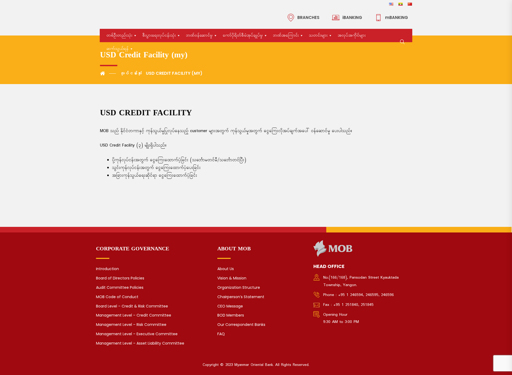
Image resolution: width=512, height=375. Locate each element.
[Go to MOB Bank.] (108, 73)
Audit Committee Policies (119, 287)
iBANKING (352, 17)
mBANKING (396, 17)
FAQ (221, 334)
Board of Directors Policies (120, 278)
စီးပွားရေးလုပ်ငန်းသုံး (159, 35)
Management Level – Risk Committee (131, 324)
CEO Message (230, 306)
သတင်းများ (318, 35)
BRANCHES (308, 17)
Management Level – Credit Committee (133, 315)
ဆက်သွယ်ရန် (117, 49)
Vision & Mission (231, 278)
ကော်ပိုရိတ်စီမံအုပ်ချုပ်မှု (243, 35)
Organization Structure (238, 287)
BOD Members (230, 315)
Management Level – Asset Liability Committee (140, 343)
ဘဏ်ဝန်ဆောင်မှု (199, 35)
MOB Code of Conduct (117, 296)
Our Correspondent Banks (241, 324)
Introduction (107, 268)
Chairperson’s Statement (240, 296)
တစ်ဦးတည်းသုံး (119, 35)
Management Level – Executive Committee (137, 334)
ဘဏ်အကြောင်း (286, 35)
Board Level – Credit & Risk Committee (132, 306)
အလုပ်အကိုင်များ (352, 35)
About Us (225, 268)
